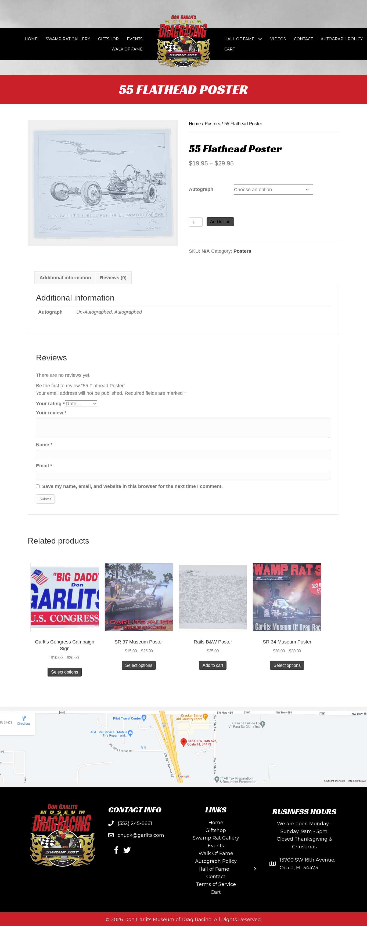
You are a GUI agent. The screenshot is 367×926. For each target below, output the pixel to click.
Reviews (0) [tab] (113, 277)
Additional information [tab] (65, 277)
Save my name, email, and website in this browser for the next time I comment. (132, 486)
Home (195, 123)
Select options (64, 672)
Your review (51, 412)
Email (44, 465)
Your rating (50, 403)
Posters (212, 123)
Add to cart (220, 221)
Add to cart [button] (213, 665)
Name (44, 444)
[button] (116, 850)
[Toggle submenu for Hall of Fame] (260, 39)
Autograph (201, 189)
